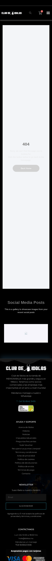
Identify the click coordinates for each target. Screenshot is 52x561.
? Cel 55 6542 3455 (26, 401)
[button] (48, 13)
